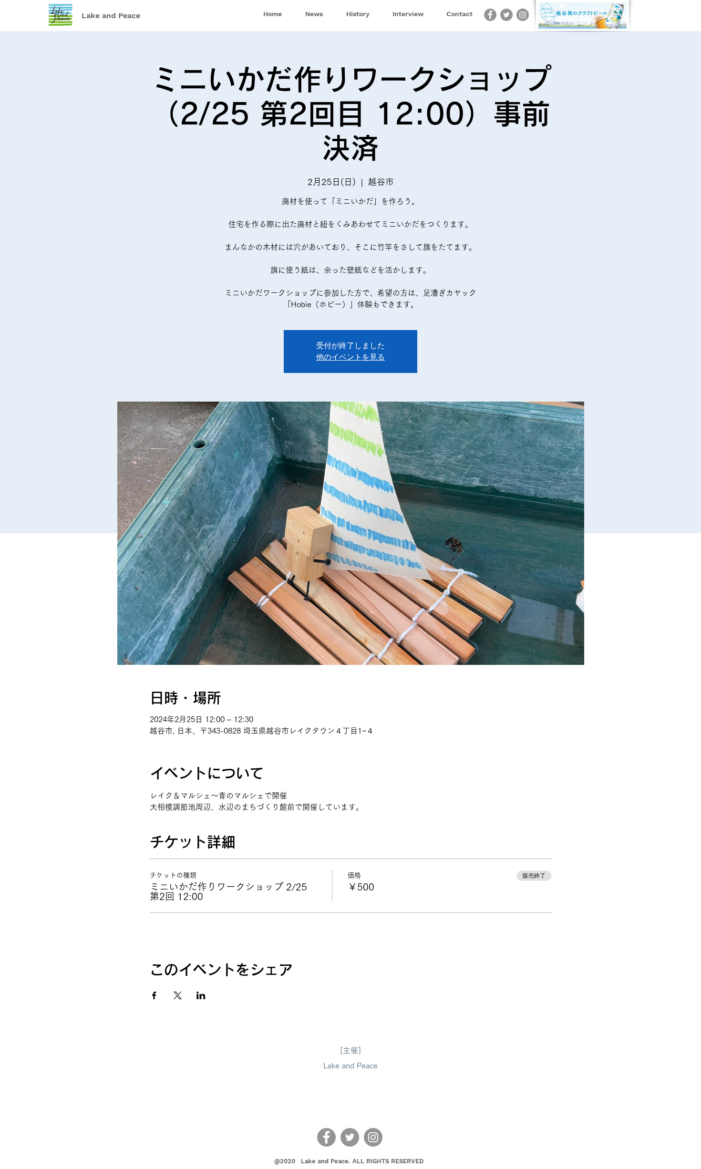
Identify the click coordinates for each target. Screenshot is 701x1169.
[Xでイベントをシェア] (177, 995)
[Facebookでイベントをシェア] (154, 995)
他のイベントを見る (350, 357)
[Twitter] (506, 15)
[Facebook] (490, 15)
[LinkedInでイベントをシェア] (201, 995)
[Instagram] (522, 15)
